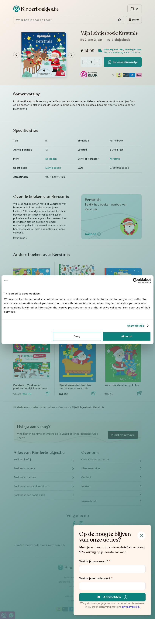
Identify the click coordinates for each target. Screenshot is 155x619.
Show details (135, 325)
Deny (77, 336)
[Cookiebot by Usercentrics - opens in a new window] (134, 280)
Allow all (126, 336)
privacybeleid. (131, 606)
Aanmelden (112, 597)
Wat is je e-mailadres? (96, 578)
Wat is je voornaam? (94, 561)
